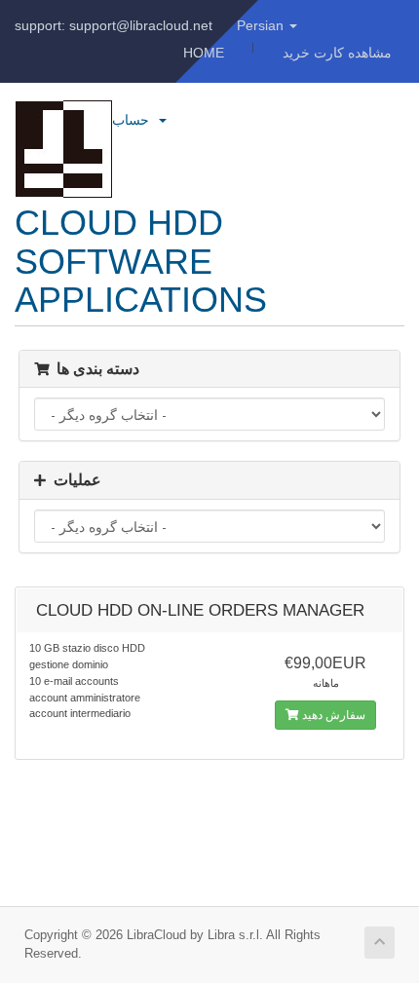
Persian (262, 25)
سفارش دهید (332, 715)
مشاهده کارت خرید (337, 52)
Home (203, 52)
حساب (134, 120)
